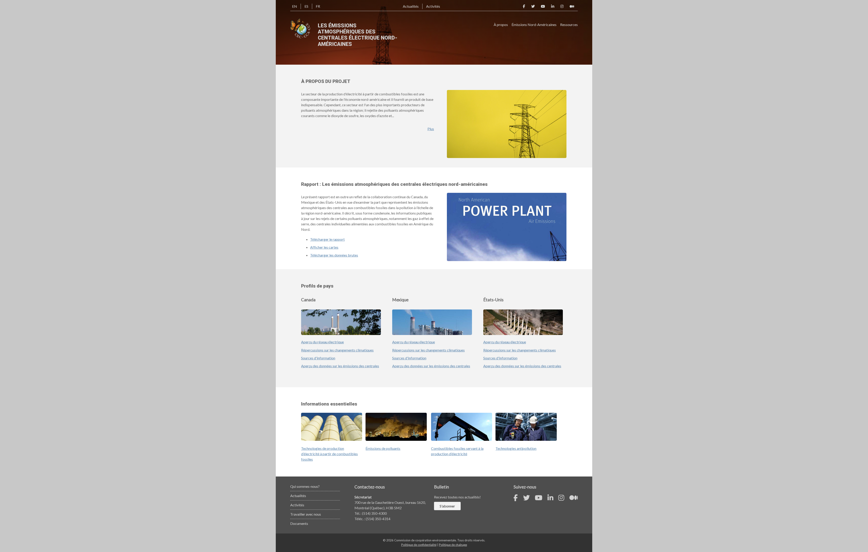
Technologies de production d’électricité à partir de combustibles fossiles (329, 453)
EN (294, 6)
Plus (430, 129)
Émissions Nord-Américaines (534, 24)
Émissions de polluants (383, 448)
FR (318, 6)
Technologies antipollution (515, 448)
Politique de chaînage (453, 545)
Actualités (411, 6)
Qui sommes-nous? (305, 486)
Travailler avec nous (305, 514)
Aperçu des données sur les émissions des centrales (340, 366)
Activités (433, 6)
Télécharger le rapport (327, 239)
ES (306, 6)
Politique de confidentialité (418, 545)
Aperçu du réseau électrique (322, 342)
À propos (501, 24)
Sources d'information (318, 358)
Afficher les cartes (324, 247)
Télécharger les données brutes (334, 255)
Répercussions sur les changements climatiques (337, 350)
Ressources (569, 24)
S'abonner (447, 506)
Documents (299, 523)
